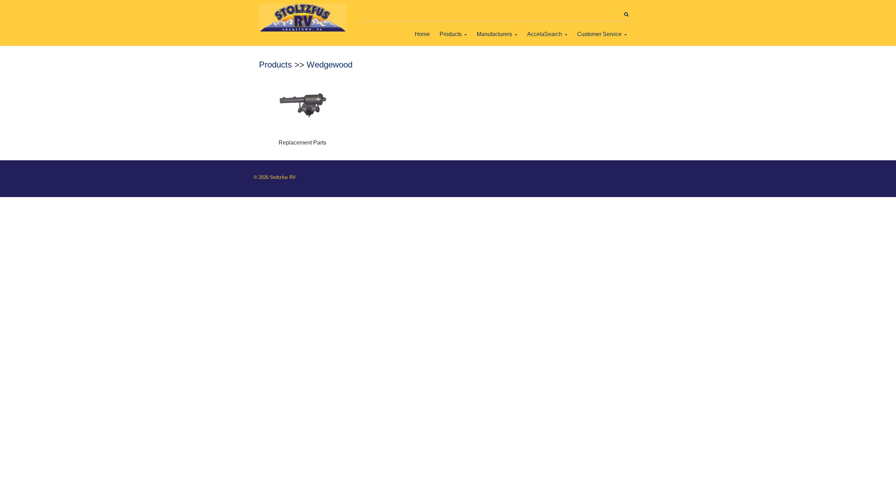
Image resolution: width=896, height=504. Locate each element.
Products (451, 34)
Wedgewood (329, 64)
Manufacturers (494, 34)
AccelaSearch (544, 34)
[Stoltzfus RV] (302, 18)
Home (422, 34)
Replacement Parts (302, 143)
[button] (626, 14)
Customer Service (599, 34)
